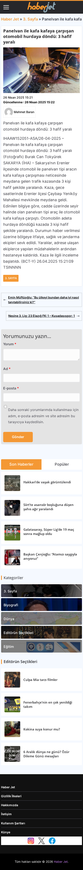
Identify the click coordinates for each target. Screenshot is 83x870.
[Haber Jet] (41, 7)
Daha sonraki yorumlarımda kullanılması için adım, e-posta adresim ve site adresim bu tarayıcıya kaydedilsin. (43, 416)
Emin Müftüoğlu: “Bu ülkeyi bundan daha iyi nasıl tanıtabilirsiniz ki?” (43, 300)
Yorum (9, 344)
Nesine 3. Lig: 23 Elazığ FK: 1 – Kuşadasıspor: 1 (41, 316)
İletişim (6, 814)
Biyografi (11, 605)
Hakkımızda (9, 805)
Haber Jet (10, 19)
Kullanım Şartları (13, 823)
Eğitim (9, 646)
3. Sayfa (30, 19)
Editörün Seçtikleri (18, 633)
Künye (5, 832)
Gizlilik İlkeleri (11, 796)
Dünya (9, 619)
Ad (7, 369)
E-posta (11, 388)
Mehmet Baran (24, 112)
